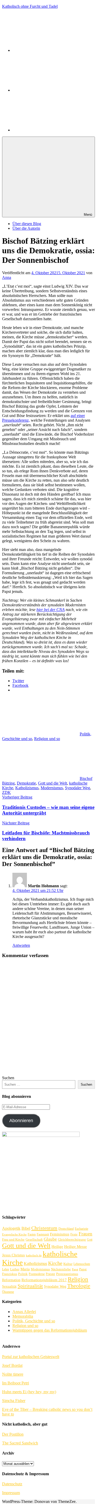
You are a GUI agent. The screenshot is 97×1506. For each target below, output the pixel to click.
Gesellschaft (34, 1239)
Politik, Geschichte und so (33, 1321)
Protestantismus (67, 1274)
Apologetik (11, 1228)
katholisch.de (34, 1255)
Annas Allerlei (24, 1311)
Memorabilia (22, 1316)
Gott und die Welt (52, 783)
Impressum (11, 1492)
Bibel (25, 1228)
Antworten (21, 945)
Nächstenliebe (61, 1269)
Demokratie (26, 783)
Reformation (11, 1280)
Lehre (5, 1269)
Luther (14, 1269)
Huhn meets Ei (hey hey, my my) (29, 1392)
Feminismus (59, 1234)
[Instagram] (51, 130)
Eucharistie (81, 1229)
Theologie (78, 1286)
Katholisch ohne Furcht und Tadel (30, 6)
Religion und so (47, 738)
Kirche (55, 1263)
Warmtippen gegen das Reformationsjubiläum (49, 1330)
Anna (6, 277)
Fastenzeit (43, 1234)
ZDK (6, 792)
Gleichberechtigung (72, 1239)
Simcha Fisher (13, 1400)
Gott (89, 1239)
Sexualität (9, 1286)
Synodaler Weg (77, 788)
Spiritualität (30, 1286)
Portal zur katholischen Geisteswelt (30, 1356)
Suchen (8, 1078)
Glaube (50, 1239)
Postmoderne (37, 1274)
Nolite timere (12, 1374)
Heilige (57, 1246)
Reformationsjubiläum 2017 (44, 1280)
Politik (23, 1274)
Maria (25, 1269)
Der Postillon (13, 1434)
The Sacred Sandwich (20, 1443)
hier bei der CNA (50, 609)
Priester (50, 1274)
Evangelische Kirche (14, 1234)
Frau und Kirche (13, 1239)
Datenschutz (12, 1484)
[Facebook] (51, 50)
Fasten (32, 1234)
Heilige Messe (75, 1246)
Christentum (44, 1228)
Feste (74, 1234)
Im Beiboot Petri (15, 1383)
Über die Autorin (26, 228)
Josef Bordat (12, 1365)
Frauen (85, 1233)
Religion (78, 1279)
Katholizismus (27, 788)
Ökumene (8, 1292)
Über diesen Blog (26, 223)
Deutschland (66, 1229)
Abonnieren (21, 1120)
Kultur (67, 1264)
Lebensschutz (81, 1264)
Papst (75, 1269)
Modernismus (52, 788)
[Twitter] (51, 90)
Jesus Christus (13, 1255)
